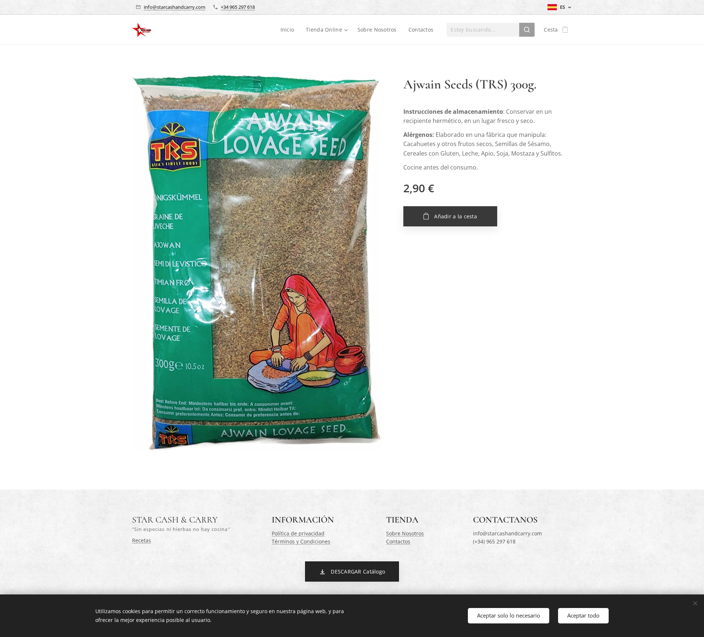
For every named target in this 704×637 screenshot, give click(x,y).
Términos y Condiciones (301, 541)
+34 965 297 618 (238, 7)
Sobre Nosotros (405, 533)
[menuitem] (289, 30)
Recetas (141, 540)
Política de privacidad (298, 533)
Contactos (398, 541)
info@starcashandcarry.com (174, 7)
